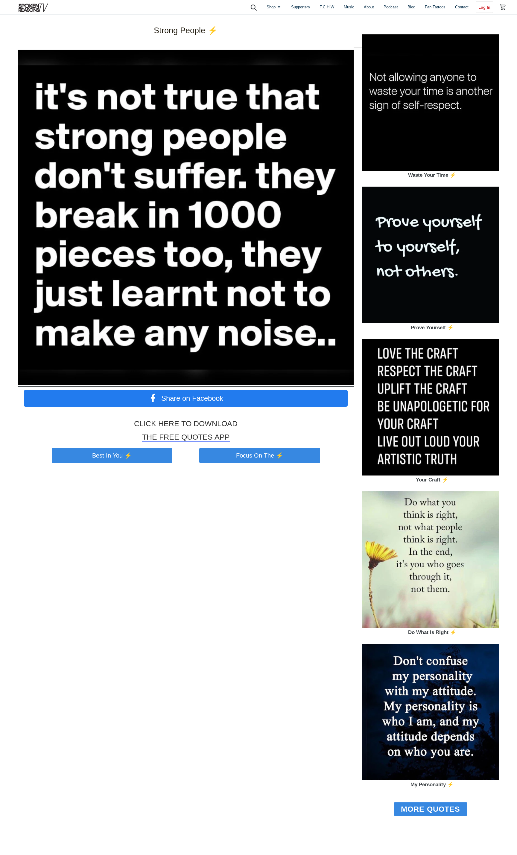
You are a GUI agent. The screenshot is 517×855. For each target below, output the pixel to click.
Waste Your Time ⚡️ (432, 175)
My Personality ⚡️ (432, 784)
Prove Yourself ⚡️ (432, 327)
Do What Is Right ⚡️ (432, 632)
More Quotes (430, 809)
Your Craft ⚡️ (432, 480)
